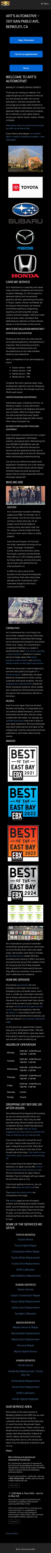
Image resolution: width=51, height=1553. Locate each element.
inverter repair (21, 660)
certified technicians (15, 720)
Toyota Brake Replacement (25, 1257)
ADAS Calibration (25, 1269)
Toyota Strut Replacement (25, 1263)
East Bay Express (16, 956)
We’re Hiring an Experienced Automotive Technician (21, 1458)
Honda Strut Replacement (25, 1386)
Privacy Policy (12, 1533)
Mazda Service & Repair (25, 1327)
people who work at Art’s (21, 1192)
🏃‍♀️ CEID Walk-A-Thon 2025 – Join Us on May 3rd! (25, 1494)
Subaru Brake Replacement (25, 1301)
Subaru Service (25, 1289)
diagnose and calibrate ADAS (19, 683)
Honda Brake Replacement (25, 1380)
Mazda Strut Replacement (25, 1339)
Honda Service (25, 1365)
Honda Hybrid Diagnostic (25, 1398)
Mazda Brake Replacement (25, 1333)
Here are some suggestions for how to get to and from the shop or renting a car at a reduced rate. (25, 1131)
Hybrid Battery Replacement (26, 1275)
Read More (14, 1485)
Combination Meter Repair (25, 1251)
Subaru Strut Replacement (26, 1307)
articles (13, 1200)
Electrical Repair (25, 1345)
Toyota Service (25, 1239)
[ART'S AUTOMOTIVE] (5, 3)
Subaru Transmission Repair (25, 1295)
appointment (23, 985)
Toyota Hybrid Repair (25, 1245)
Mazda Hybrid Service (25, 1351)
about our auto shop (25, 1187)
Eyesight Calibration (25, 1313)
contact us (13, 1012)
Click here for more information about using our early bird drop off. (25, 1155)
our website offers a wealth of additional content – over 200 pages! (25, 136)
